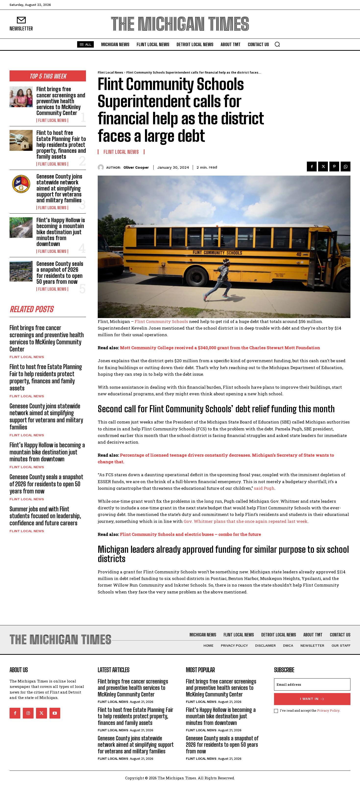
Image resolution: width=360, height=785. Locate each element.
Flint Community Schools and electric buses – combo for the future (190, 534)
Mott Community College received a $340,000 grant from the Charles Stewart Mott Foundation (220, 347)
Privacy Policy (328, 710)
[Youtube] (54, 713)
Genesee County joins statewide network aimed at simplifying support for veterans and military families (59, 188)
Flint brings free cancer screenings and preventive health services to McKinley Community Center (60, 101)
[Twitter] (323, 166)
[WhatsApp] (345, 166)
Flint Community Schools (161, 321)
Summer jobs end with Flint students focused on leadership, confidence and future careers (45, 516)
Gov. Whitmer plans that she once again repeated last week (246, 521)
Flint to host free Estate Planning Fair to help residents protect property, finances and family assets (61, 144)
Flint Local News (52, 120)
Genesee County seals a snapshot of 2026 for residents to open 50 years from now (59, 272)
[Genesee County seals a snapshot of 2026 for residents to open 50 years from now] (21, 271)
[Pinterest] (334, 166)
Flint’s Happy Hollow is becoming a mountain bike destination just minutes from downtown (60, 232)
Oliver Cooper (136, 167)
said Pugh (264, 488)
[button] (277, 44)
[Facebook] (312, 166)
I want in (309, 699)
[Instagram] (28, 713)
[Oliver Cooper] (102, 167)
